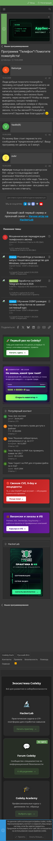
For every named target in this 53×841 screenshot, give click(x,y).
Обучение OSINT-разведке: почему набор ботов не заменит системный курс (28, 304)
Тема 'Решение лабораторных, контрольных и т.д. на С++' (23, 439)
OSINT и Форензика (30, 266)
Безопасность (31, 659)
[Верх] (12, 664)
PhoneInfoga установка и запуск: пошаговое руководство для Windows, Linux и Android (29, 260)
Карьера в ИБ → (17, 528)
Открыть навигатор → (26, 397)
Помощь (44, 659)
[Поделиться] (46, 78)
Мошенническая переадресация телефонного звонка (27, 238)
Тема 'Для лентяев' (17, 416)
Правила (18, 659)
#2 (50, 135)
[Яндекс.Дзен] (37, 203)
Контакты (6, 659)
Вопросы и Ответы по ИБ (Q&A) (31, 242)
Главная (6, 664)
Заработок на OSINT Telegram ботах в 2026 (25, 282)
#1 (50, 78)
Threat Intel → (16, 499)
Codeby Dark (8, 655)
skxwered (13, 242)
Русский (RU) (23, 655)
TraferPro (13, 286)
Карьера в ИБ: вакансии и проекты (32, 286)
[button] (4, 9)
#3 (50, 166)
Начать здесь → (17, 352)
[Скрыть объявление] (48, 17)
